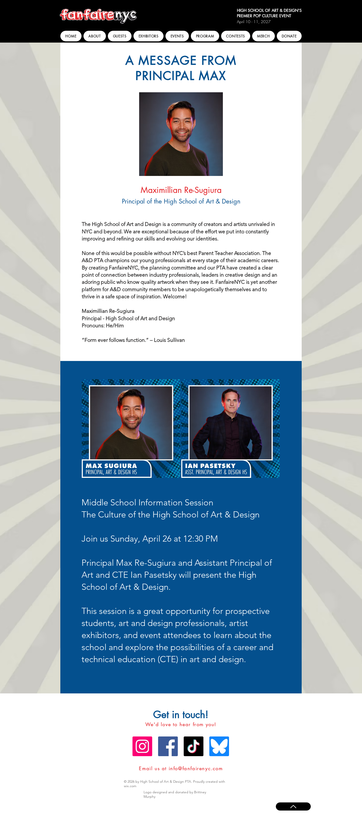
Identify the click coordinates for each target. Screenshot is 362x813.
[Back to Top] (293, 806)
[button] (94, 36)
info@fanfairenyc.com (196, 768)
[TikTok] (193, 746)
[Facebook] (168, 746)
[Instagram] (142, 746)
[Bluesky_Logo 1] (219, 746)
